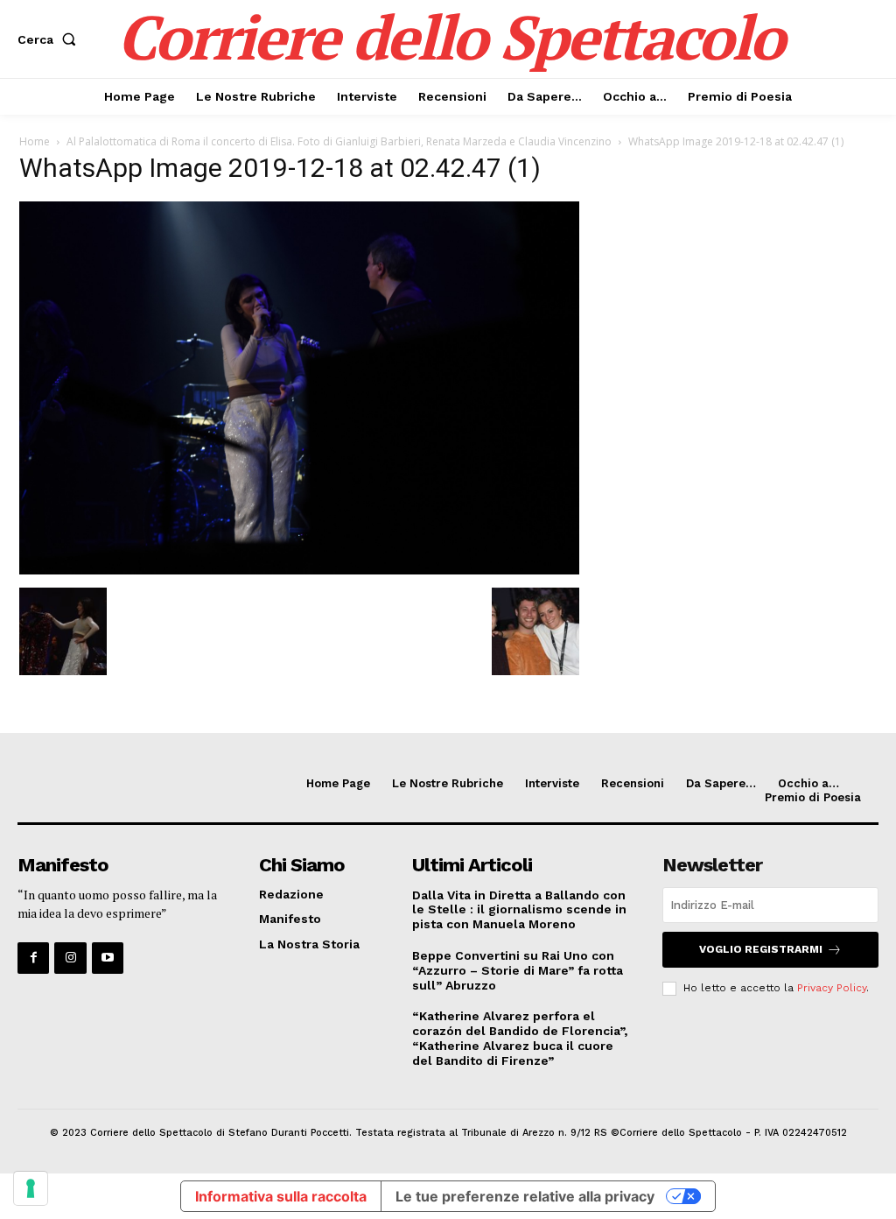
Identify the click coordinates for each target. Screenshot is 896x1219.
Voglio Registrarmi (760, 949)
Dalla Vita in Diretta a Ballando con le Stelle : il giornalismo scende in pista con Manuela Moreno (519, 910)
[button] (50, 39)
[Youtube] (107, 958)
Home (34, 141)
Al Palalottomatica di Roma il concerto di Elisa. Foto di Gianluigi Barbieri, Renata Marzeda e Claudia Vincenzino (339, 141)
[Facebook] (33, 958)
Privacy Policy (831, 988)
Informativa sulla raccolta (281, 1196)
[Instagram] (70, 958)
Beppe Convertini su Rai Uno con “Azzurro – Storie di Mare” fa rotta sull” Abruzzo (517, 970)
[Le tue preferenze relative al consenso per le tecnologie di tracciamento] (30, 1188)
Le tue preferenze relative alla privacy (525, 1196)
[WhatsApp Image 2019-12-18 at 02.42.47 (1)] (299, 569)
